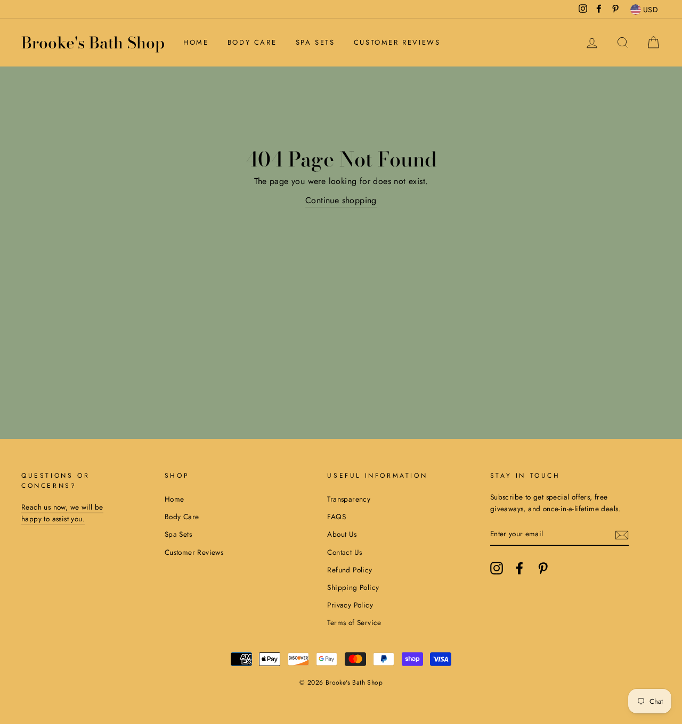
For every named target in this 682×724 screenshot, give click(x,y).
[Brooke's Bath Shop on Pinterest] (543, 568)
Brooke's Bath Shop (93, 43)
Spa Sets (315, 42)
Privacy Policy (350, 605)
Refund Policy (349, 569)
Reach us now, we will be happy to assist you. (62, 513)
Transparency (348, 499)
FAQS (336, 516)
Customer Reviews (397, 42)
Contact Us (344, 552)
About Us (341, 534)
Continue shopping (341, 200)
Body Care (252, 42)
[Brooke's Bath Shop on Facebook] (519, 568)
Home (195, 42)
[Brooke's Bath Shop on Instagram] (496, 568)
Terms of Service (354, 622)
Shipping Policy (353, 587)
